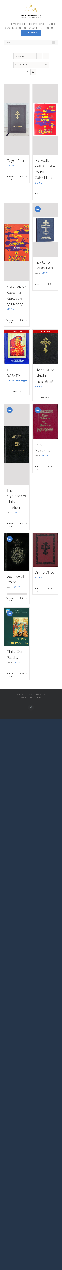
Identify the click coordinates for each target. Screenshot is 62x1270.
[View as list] (33, 72)
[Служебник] (16, 119)
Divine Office (44, 572)
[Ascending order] (46, 56)
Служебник (16, 160)
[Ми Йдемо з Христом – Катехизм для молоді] (16, 242)
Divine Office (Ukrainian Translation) (44, 376)
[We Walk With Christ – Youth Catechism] (45, 119)
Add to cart (11, 177)
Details (24, 176)
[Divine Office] (45, 550)
